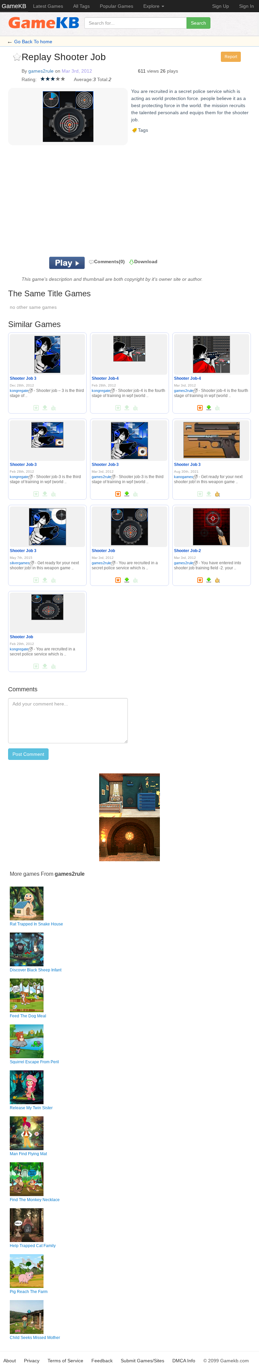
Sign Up (220, 6)
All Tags (81, 6)
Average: (83, 79)
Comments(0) (109, 261)
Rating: (29, 79)
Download (145, 261)
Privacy (31, 1360)
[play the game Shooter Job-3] (47, 433)
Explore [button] (152, 6)
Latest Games (48, 6)
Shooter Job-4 (105, 378)
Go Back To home (33, 41)
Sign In (246, 6)
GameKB (14, 6)
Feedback (102, 1360)
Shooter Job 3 (23, 378)
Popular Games (116, 6)
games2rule (41, 71)
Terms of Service (65, 1360)
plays (172, 71)
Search (198, 23)
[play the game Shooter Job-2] (211, 525)
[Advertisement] (106, 202)
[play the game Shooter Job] (129, 525)
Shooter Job (103, 550)
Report (231, 56)
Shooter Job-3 (23, 464)
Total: (103, 79)
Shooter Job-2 (187, 550)
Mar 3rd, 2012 (77, 71)
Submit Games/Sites (142, 1360)
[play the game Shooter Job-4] (129, 347)
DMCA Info (183, 1360)
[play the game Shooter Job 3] (47, 353)
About (9, 1360)
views (153, 71)
